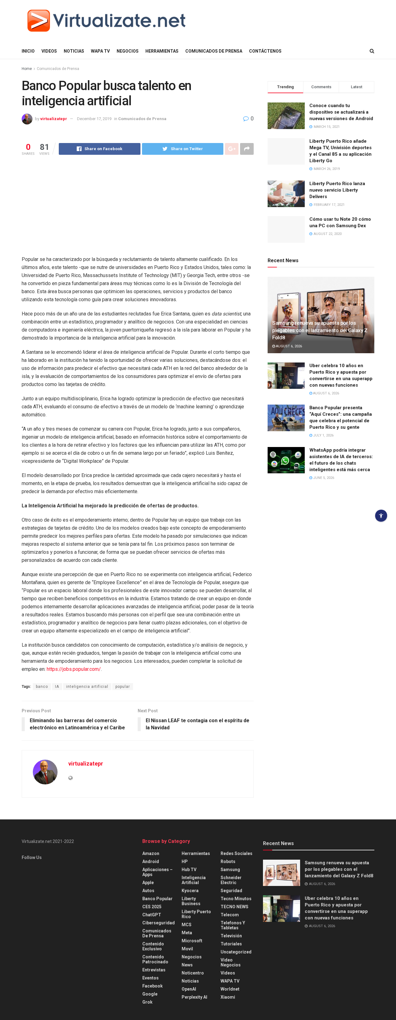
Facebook (152, 985)
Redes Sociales (236, 853)
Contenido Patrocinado (155, 959)
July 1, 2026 (323, 435)
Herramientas (162, 51)
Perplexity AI (194, 997)
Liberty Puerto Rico (196, 914)
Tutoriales (231, 943)
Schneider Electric (231, 880)
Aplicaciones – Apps (157, 872)
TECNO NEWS (234, 906)
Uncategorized (236, 951)
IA (57, 686)
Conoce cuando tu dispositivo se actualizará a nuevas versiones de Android (341, 112)
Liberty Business (191, 901)
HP (185, 861)
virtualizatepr (53, 118)
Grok (147, 1002)
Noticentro (193, 972)
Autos (148, 890)
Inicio (28, 51)
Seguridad (231, 890)
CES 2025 (151, 906)
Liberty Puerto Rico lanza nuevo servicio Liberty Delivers (337, 190)
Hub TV (189, 869)
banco (42, 686)
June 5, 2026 (323, 478)
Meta (187, 932)
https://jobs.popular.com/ (74, 669)
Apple (148, 882)
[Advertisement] (138, 209)
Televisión (231, 935)
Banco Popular (157, 898)
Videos (49, 51)
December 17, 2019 (94, 118)
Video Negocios (231, 962)
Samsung (230, 869)
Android (150, 861)
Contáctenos (265, 51)
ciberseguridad (158, 922)
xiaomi (228, 997)
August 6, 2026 (288, 346)
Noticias (74, 51)
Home (27, 69)
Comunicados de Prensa (213, 51)
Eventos (150, 977)
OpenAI (189, 989)
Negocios (128, 51)
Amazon (150, 853)
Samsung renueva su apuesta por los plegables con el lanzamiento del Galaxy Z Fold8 (320, 330)
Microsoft (192, 940)
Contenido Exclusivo (153, 946)
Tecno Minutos (236, 898)
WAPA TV (100, 51)
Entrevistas (154, 969)
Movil (187, 948)
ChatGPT (151, 914)
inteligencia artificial (87, 686)
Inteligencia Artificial (194, 880)
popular (122, 686)
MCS (187, 924)
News (187, 964)
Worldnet (230, 989)
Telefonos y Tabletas (233, 925)
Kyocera (190, 890)
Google (149, 994)
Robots (228, 861)
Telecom (230, 914)
